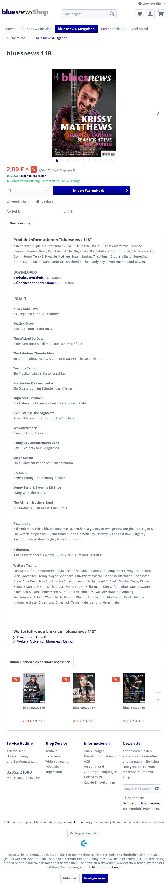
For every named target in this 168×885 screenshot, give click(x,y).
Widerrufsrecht (56, 761)
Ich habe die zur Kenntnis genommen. (143, 803)
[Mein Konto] (150, 13)
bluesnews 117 (84, 707)
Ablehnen (70, 878)
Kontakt (51, 751)
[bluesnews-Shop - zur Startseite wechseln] (25, 16)
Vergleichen (19, 201)
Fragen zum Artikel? (31, 637)
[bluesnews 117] (84, 688)
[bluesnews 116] (134, 688)
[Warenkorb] (161, 13)
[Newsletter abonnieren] (157, 788)
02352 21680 (19, 772)
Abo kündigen (94, 751)
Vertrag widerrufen (84, 833)
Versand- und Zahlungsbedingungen (100, 769)
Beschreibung (20, 223)
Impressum (53, 772)
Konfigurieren (94, 878)
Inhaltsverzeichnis (30, 278)
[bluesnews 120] (34, 688)
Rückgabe (52, 766)
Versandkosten (73, 822)
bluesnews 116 (134, 707)
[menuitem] (89, 13)
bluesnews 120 (34, 707)
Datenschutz (93, 777)
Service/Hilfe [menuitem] (152, 4)
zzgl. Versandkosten (33, 176)
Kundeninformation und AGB (102, 759)
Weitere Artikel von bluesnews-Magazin (45, 641)
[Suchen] (112, 13)
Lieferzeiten (54, 756)
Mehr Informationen (107, 867)
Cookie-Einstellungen (99, 782)
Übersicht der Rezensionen (36, 283)
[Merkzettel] (139, 13)
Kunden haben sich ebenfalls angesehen (40, 662)
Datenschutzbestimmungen (143, 803)
